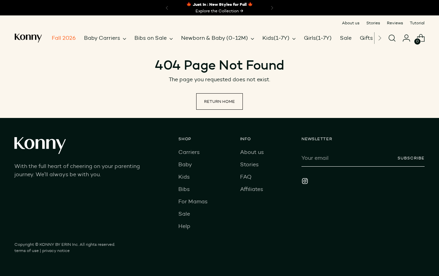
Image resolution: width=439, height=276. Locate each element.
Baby (185, 164)
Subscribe (411, 157)
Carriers (189, 152)
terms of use (26, 250)
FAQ (245, 176)
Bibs (184, 189)
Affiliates (251, 189)
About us (252, 152)
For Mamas (192, 201)
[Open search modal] (392, 38)
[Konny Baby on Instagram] (305, 182)
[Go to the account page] (406, 38)
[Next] (380, 38)
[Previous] (167, 7)
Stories (249, 164)
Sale (184, 214)
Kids (184, 176)
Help (184, 226)
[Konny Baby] (28, 38)
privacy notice (56, 250)
